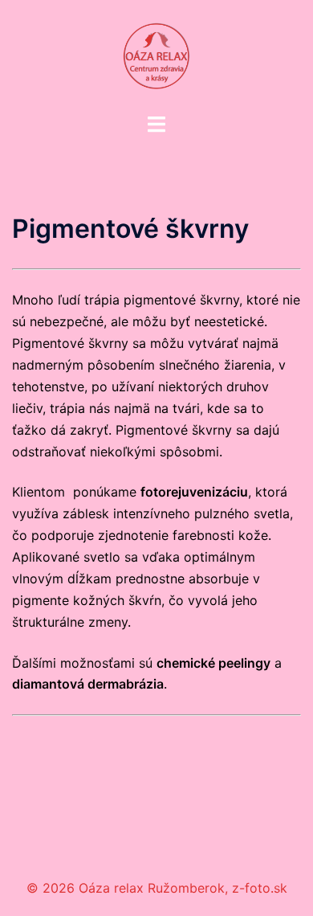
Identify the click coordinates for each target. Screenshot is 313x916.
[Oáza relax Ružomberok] (156, 55)
